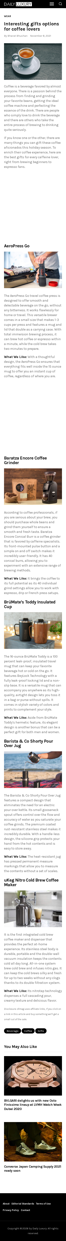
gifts (41, 1031)
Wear (7, 16)
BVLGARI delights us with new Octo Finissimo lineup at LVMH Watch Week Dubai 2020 (33, 1105)
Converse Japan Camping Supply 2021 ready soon (32, 1168)
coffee (28, 1031)
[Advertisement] (33, 205)
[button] (33, 61)
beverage (13, 1031)
